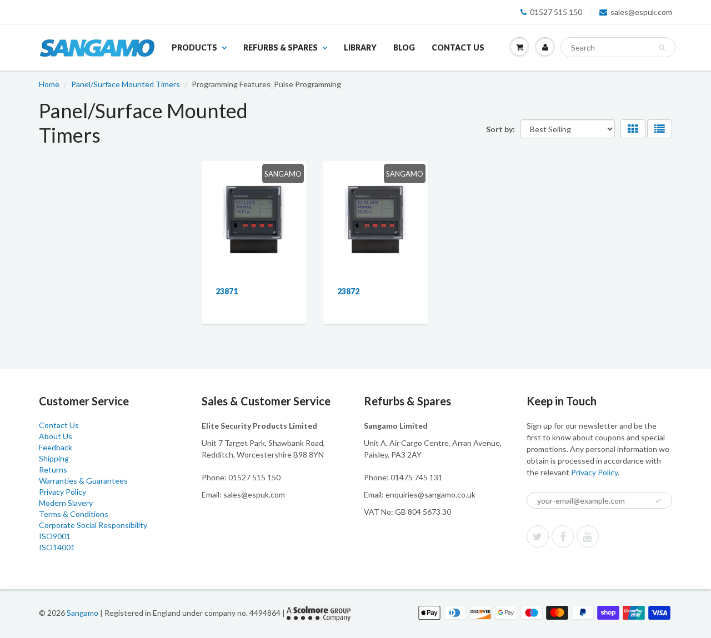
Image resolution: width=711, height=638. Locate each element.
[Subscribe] (658, 501)
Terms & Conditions (73, 514)
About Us (55, 436)
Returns (53, 469)
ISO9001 (55, 536)
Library (360, 47)
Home (49, 84)
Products (194, 47)
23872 (348, 291)
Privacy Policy (62, 491)
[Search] (661, 48)
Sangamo (82, 612)
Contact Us (458, 47)
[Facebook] (563, 536)
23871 (227, 291)
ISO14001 (57, 547)
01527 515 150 (556, 12)
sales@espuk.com (641, 12)
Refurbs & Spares (280, 47)
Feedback (55, 447)
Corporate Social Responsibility (93, 525)
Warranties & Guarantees (83, 480)
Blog (404, 47)
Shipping (54, 458)
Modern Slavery (66, 503)
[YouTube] (588, 536)
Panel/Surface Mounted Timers (125, 84)
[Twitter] (538, 536)
